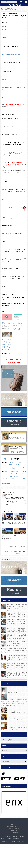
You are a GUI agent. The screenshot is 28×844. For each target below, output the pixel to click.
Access (3, 838)
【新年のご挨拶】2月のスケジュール (17, 712)
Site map (9, 838)
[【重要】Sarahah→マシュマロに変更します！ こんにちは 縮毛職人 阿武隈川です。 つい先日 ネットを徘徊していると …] (7, 317)
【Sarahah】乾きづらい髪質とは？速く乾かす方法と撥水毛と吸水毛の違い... (17, 650)
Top (2, 836)
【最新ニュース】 (7, 459)
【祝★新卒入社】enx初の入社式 (17, 479)
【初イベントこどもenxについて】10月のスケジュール (17, 463)
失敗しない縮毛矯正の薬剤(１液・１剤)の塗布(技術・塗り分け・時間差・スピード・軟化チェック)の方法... (17, 674)
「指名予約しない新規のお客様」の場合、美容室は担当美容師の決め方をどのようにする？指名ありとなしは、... (17, 666)
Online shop (15, 836)
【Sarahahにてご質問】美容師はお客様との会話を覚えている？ (13, 552)
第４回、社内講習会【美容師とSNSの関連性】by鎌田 (14, 547)
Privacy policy (16, 838)
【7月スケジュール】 (13, 692)
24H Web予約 (21, 2)
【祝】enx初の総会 (13, 476)
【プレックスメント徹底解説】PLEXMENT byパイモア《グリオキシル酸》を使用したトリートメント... (17, 614)
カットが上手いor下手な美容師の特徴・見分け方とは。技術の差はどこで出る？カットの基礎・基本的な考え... (17, 607)
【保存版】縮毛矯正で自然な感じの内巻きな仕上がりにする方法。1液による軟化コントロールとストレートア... (17, 658)
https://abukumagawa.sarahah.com (11, 54)
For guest (7, 836)
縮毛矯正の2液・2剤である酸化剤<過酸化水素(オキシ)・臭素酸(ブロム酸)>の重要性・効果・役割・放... (17, 636)
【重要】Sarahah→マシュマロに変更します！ (7, 323)
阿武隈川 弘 (9, 494)
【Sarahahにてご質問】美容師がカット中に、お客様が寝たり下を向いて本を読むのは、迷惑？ (7, 343)
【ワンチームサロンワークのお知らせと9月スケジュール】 (17, 467)
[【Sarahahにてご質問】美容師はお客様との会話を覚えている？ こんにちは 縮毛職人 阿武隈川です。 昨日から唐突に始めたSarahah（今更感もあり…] (18, 317)
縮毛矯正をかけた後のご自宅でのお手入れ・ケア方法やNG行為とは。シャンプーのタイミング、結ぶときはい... (17, 622)
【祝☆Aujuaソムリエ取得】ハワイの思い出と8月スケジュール (17, 472)
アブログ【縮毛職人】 (14, 5)
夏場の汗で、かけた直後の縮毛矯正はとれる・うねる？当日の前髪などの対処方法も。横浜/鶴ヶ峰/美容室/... (17, 630)
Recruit (22, 836)
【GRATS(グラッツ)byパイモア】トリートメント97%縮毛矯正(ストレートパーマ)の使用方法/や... (17, 643)
